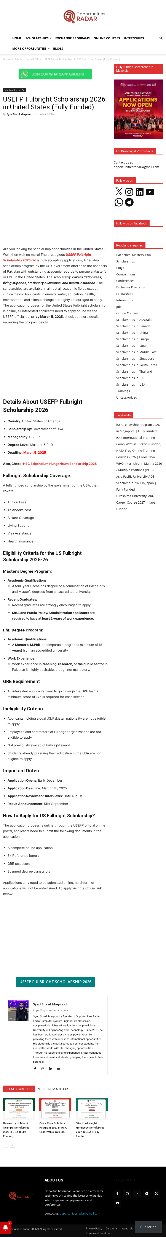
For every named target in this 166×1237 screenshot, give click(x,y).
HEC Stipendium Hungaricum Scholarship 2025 (60, 464)
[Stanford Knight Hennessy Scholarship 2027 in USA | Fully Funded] (92, 1109)
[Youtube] (117, 1203)
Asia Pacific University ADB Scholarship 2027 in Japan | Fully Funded (136, 482)
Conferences (125, 281)
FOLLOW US (124, 1180)
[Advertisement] (55, 151)
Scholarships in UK (130, 378)
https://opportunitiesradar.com (50, 1010)
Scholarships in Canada (133, 326)
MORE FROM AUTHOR (53, 1089)
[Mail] (60, 1069)
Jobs (119, 307)
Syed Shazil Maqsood (19, 114)
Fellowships (124, 294)
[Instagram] (44, 1069)
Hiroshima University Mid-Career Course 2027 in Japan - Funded (138, 502)
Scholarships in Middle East (136, 352)
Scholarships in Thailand (134, 371)
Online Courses (107, 38)
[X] (156, 1193)
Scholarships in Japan (132, 345)
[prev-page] (5, 1145)
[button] (161, 38)
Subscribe (148, 1227)
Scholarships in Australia (134, 320)
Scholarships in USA (26, 59)
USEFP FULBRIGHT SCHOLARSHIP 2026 (55, 981)
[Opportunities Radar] (83, 16)
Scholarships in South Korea (136, 365)
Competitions (126, 274)
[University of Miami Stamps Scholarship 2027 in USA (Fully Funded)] (19, 1109)
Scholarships (37, 38)
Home (6, 59)
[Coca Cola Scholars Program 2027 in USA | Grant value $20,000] (55, 1109)
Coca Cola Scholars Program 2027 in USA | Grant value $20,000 (53, 1128)
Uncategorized (126, 397)
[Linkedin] (52, 1069)
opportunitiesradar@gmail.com (80, 1213)
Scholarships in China (132, 333)
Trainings (123, 391)
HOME (17, 38)
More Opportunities (29, 48)
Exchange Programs (72, 38)
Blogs (58, 48)
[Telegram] (146, 1193)
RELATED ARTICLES (19, 1089)
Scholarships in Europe (133, 339)
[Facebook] (36, 1069)
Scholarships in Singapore (135, 358)
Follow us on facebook (131, 223)
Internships (134, 38)
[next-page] (12, 1145)
